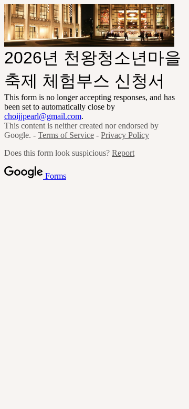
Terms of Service (66, 135)
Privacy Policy (125, 135)
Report (123, 152)
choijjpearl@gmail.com (42, 116)
